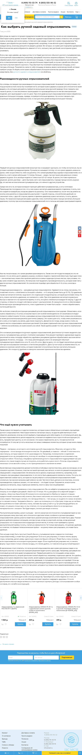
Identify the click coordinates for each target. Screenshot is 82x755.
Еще (77, 12)
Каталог (5, 733)
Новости (5, 748)
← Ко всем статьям (7, 644)
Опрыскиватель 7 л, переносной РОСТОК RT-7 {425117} (13, 608)
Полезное (25, 739)
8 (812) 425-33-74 (50, 744)
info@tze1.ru (48, 748)
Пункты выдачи (53, 12)
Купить (20, 624)
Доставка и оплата (39, 12)
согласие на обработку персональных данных (38, 660)
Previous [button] (1, 597)
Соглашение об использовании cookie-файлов (30, 750)
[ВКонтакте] (1, 637)
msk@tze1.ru (28, 7)
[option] (13, 608)
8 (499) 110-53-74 (29, 3)
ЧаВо (4, 742)
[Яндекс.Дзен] (79, 235)
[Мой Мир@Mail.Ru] (7, 637)
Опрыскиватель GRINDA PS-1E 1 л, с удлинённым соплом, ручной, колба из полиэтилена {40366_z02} (41, 609)
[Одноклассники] (4, 637)
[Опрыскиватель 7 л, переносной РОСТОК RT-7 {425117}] (13, 598)
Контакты (70, 12)
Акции (63, 12)
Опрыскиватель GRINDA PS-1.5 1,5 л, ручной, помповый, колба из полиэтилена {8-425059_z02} (68, 608)
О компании (26, 12)
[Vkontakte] (79, 228)
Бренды (5, 739)
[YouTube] (79, 231)
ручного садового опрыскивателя (26, 72)
